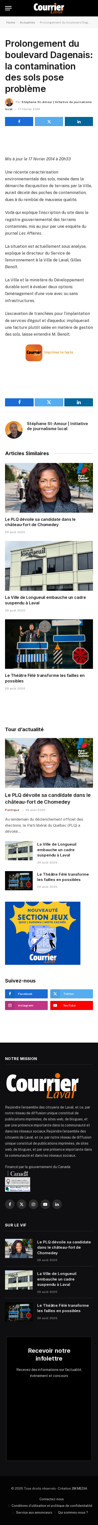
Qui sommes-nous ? (73, 1512)
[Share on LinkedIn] (79, 121)
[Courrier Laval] (49, 8)
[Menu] (8, 8)
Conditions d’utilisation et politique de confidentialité (52, 1506)
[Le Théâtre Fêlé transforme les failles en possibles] (49, 644)
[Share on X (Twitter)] (49, 121)
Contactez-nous (51, 1499)
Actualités (27, 22)
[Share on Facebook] (19, 121)
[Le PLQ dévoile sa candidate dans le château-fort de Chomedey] (49, 488)
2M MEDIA (79, 1488)
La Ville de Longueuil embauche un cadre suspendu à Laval (56, 849)
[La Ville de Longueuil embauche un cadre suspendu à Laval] (49, 566)
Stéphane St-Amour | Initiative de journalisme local (57, 426)
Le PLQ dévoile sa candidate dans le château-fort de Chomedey (40, 522)
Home (10, 22)
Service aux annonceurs (34, 1512)
